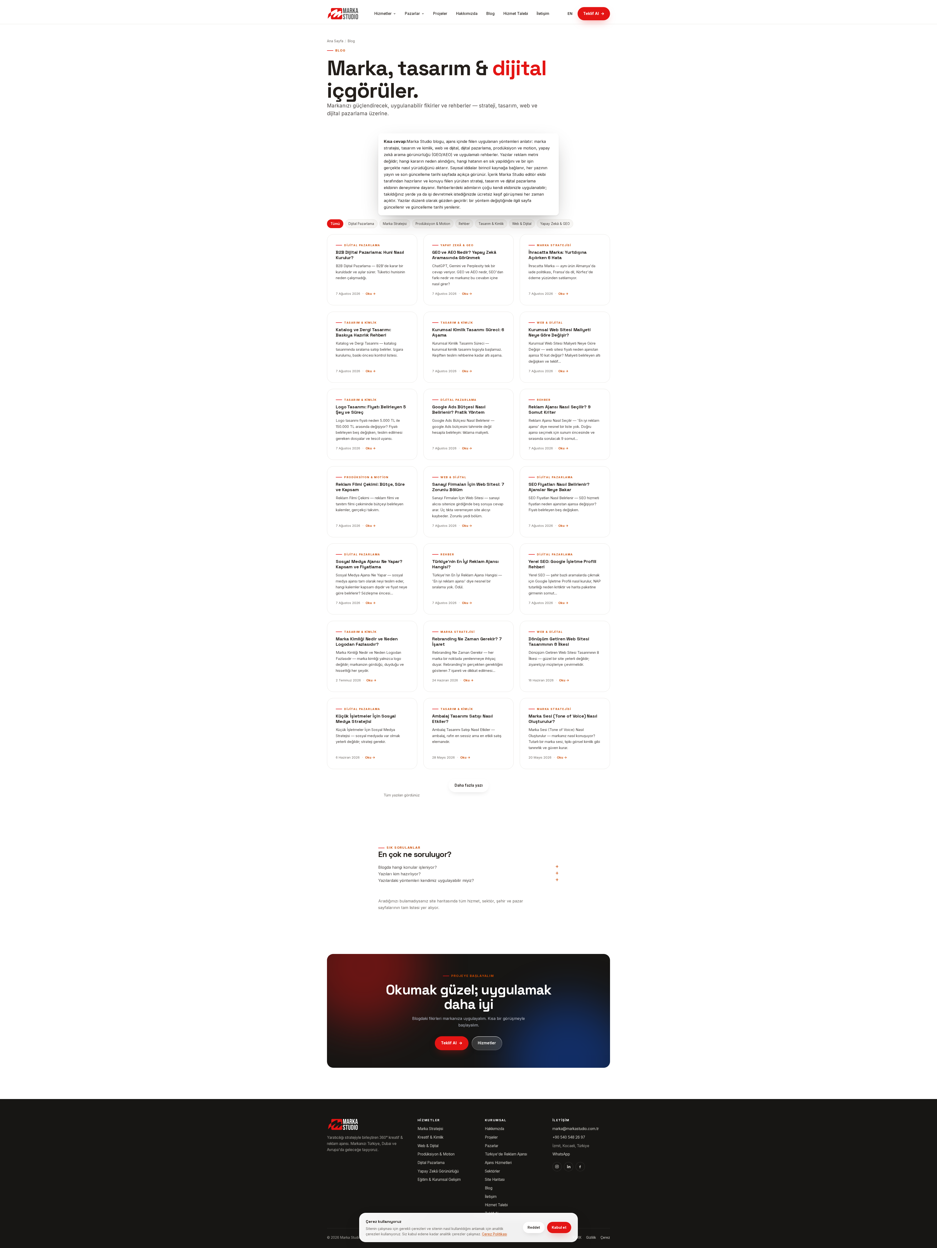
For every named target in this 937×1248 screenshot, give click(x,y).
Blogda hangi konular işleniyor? (407, 867)
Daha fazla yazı (469, 785)
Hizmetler (383, 13)
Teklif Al (594, 13)
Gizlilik (591, 1237)
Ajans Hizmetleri (498, 1162)
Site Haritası (495, 1179)
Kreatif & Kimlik (430, 1137)
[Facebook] (580, 1166)
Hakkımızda (467, 13)
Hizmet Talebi (515, 13)
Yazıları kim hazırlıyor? (399, 873)
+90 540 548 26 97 (568, 1137)
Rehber (464, 224)
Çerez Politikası (494, 1234)
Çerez (605, 1237)
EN (570, 13)
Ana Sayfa (335, 41)
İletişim (543, 13)
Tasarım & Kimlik (491, 224)
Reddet (534, 1227)
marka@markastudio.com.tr (575, 1128)
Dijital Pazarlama (361, 224)
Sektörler (492, 1171)
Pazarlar (412, 13)
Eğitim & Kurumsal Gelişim (439, 1179)
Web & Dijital (521, 224)
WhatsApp (561, 1154)
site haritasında (443, 901)
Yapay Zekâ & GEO (555, 224)
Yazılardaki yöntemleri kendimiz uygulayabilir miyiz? (426, 880)
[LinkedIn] (568, 1166)
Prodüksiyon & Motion (433, 224)
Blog (490, 13)
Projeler (440, 13)
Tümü (335, 224)
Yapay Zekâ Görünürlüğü (438, 1171)
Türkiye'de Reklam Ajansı (506, 1154)
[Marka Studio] (343, 14)
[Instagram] (557, 1166)
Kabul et (559, 1227)
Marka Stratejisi (395, 224)
